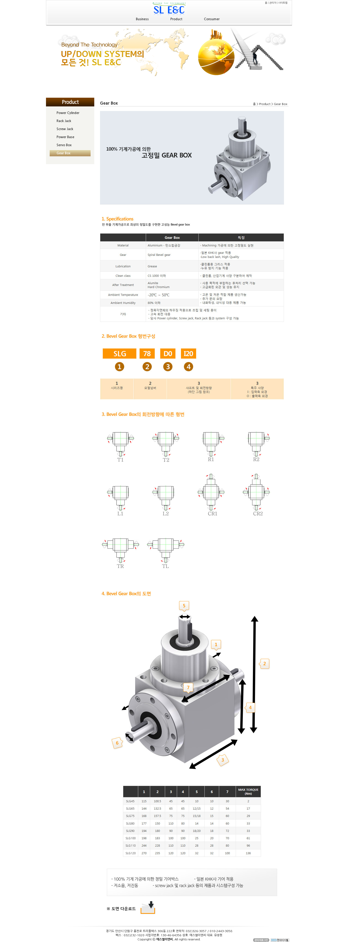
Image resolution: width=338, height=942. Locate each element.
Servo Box (64, 145)
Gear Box (63, 153)
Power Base (65, 137)
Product (176, 19)
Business (142, 19)
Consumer (212, 19)
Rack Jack (64, 121)
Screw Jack (65, 129)
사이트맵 (282, 3)
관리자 (272, 3)
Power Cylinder (68, 112)
